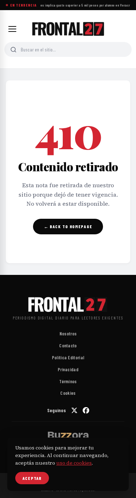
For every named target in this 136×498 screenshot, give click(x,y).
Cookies (67, 393)
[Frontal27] (68, 29)
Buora (67, 435)
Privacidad (68, 369)
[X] (74, 410)
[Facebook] (86, 410)
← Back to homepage (68, 226)
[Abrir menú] (12, 29)
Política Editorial (68, 357)
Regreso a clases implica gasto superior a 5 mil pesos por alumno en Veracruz (75, 5)
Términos (68, 381)
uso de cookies (74, 462)
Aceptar (32, 478)
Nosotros (68, 333)
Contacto (68, 345)
